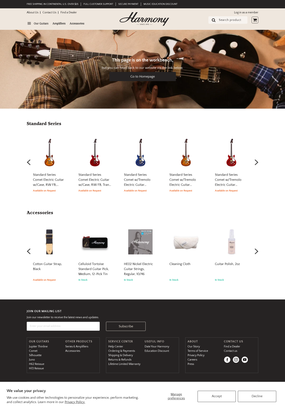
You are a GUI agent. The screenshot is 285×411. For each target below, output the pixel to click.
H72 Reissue (36, 368)
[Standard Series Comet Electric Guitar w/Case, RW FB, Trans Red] (94, 154)
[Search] (212, 20)
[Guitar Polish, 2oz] (231, 243)
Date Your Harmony (157, 346)
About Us (32, 12)
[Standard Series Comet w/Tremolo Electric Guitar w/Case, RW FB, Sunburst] (185, 154)
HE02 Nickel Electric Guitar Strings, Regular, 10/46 (138, 269)
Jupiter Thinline (38, 346)
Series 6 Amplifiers (76, 346)
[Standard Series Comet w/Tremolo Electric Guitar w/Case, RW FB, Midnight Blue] (140, 154)
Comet (33, 351)
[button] (256, 162)
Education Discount (157, 351)
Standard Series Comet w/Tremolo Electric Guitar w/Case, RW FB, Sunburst (182, 185)
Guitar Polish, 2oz (227, 264)
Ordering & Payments (121, 351)
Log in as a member (246, 12)
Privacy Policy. (75, 402)
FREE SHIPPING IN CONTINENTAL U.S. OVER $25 (52, 4)
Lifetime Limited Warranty (124, 364)
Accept (217, 396)
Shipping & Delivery (120, 355)
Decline (257, 396)
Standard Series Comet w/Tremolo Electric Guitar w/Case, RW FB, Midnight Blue (137, 185)
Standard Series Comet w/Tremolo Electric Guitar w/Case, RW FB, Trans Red (231, 185)
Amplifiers (59, 23)
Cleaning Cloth (179, 264)
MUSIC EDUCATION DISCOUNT (160, 4)
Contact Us (49, 12)
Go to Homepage (142, 76)
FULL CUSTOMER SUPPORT (98, 4)
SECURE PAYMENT (128, 4)
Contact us (230, 351)
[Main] (144, 19)
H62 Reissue (36, 364)
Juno (32, 359)
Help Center (115, 346)
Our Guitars (41, 23)
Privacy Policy (196, 355)
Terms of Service (198, 351)
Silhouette (35, 355)
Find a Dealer (69, 12)
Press (191, 364)
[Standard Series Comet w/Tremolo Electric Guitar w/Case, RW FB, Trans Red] (231, 154)
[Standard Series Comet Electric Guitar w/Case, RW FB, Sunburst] (49, 154)
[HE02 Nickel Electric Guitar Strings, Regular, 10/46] (140, 243)
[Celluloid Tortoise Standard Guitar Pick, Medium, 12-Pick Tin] (94, 243)
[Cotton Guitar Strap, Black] (49, 243)
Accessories (77, 23)
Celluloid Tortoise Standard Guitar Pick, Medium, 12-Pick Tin (93, 269)
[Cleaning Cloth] (185, 243)
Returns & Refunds (119, 359)
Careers (192, 359)
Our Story (194, 346)
